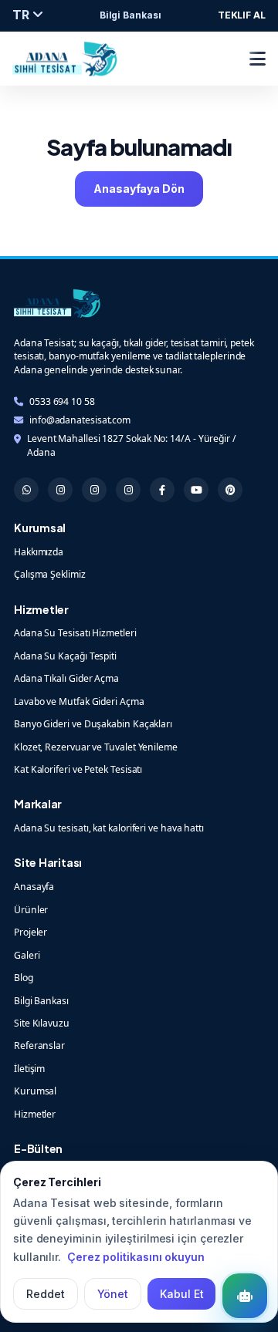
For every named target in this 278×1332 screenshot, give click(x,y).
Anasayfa (34, 886)
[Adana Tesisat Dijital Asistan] (244, 1295)
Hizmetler (35, 1114)
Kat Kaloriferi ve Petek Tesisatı (78, 769)
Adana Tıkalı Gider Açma (66, 678)
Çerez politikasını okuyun (136, 1256)
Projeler (30, 932)
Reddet (45, 1293)
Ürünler (31, 909)
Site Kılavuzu (42, 1023)
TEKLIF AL (242, 15)
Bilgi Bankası (130, 15)
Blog (23, 977)
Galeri (27, 955)
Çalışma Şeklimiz (50, 574)
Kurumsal (35, 1091)
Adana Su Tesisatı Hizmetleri (75, 632)
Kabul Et (181, 1293)
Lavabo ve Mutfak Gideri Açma (79, 701)
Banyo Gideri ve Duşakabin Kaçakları (93, 723)
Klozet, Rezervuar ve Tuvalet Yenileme (96, 747)
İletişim (29, 1068)
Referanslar (39, 1045)
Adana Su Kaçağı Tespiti (65, 656)
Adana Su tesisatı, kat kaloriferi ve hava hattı (109, 828)
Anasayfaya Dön (139, 188)
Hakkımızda (38, 551)
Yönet (113, 1293)
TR (22, 14)
